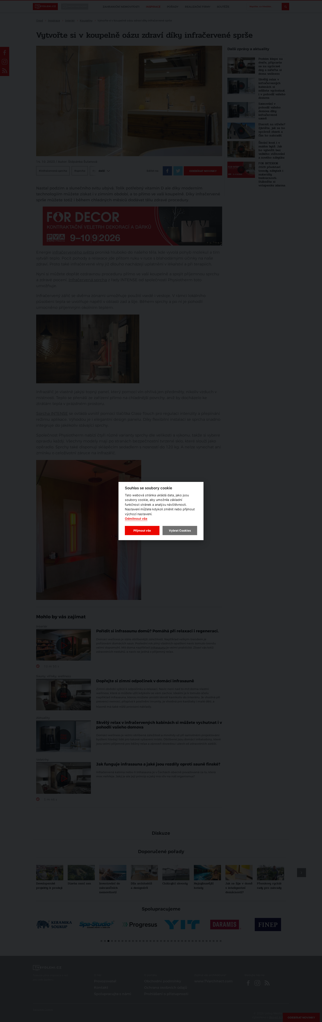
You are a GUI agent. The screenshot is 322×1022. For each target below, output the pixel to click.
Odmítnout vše (136, 519)
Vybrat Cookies (180, 530)
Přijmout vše (142, 530)
